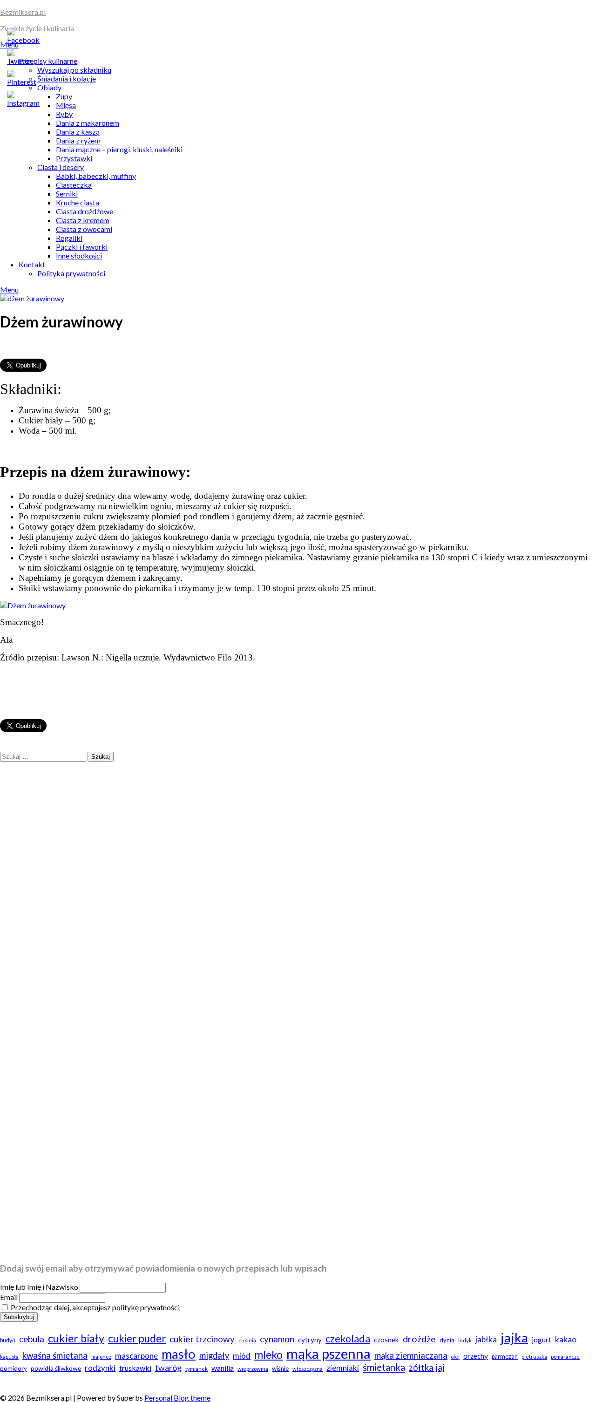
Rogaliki (69, 237)
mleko (268, 1354)
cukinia (247, 1340)
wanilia (222, 1367)
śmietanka (384, 1367)
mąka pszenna (328, 1353)
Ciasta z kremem (82, 220)
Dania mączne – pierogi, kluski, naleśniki (119, 149)
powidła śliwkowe (56, 1368)
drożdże (419, 1339)
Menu (9, 289)
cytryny (310, 1339)
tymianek (196, 1369)
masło (179, 1353)
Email (9, 1297)
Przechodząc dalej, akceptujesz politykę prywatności (94, 1307)
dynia (447, 1340)
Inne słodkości (79, 255)
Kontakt (32, 264)
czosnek (386, 1339)
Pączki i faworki (82, 246)
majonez (101, 1357)
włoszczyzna (307, 1369)
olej (455, 1357)
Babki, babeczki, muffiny (96, 175)
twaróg (168, 1367)
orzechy (475, 1356)
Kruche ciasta (77, 202)
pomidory (13, 1368)
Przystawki (74, 158)
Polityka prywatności (71, 273)
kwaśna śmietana (55, 1355)
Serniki (67, 193)
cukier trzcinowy (202, 1339)
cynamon (277, 1339)
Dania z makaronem (87, 122)
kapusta (9, 1357)
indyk (465, 1340)
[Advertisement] (279, 1082)
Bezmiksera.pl (23, 11)
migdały (214, 1355)
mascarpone (136, 1356)
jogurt (541, 1339)
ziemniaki (342, 1368)
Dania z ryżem (78, 140)
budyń (7, 1340)
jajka (514, 1337)
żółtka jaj (427, 1367)
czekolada (347, 1339)
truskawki (135, 1367)
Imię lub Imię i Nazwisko (39, 1286)
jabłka (486, 1339)
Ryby (64, 113)
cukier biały (76, 1338)
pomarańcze (565, 1357)
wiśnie (280, 1368)
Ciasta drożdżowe (84, 211)
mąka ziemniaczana (410, 1355)
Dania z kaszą (78, 131)
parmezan (505, 1356)
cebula (31, 1339)
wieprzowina (252, 1369)
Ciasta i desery (60, 167)
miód (242, 1356)
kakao (565, 1339)
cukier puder (137, 1338)
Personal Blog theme (177, 1397)
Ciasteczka (74, 184)
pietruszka (534, 1357)
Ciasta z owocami (84, 229)
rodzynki (100, 1368)
